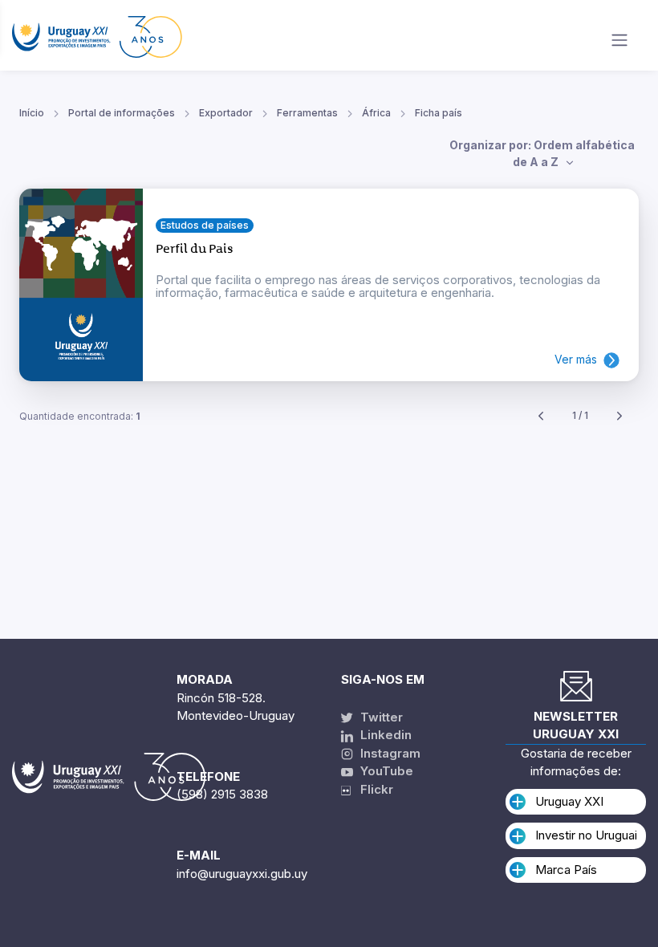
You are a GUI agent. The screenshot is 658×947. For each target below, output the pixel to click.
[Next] (619, 416)
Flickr (372, 789)
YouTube (385, 770)
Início (31, 113)
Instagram (388, 753)
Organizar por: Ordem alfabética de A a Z (542, 153)
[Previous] (540, 416)
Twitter (380, 717)
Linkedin (384, 734)
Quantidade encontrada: (79, 416)
